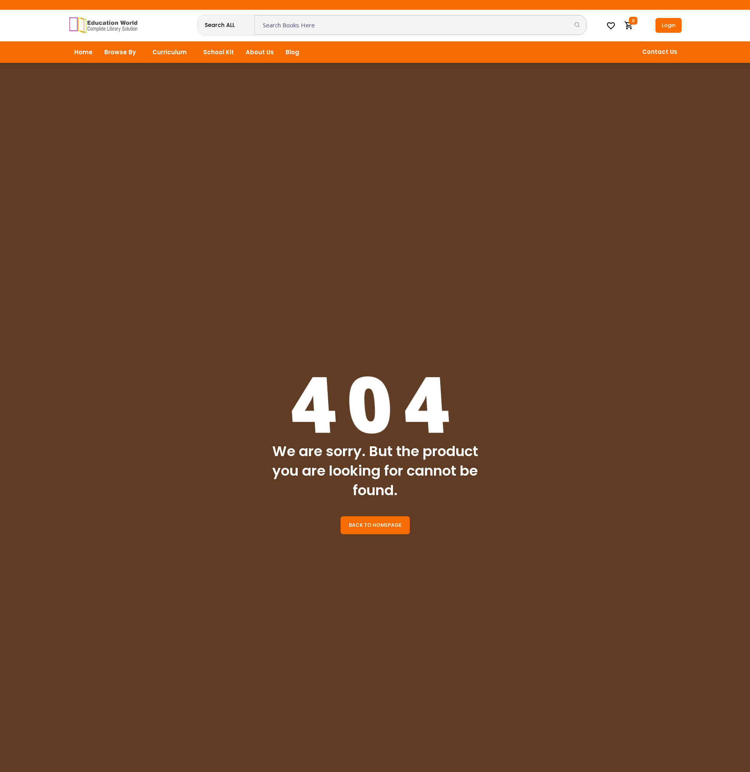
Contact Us (659, 52)
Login (668, 25)
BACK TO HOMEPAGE (375, 525)
